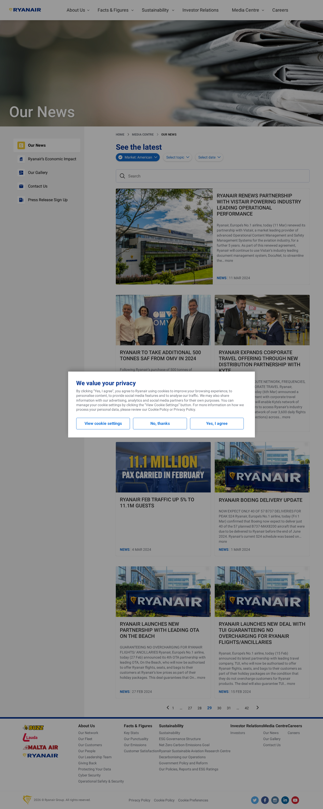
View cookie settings (103, 423)
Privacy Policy (184, 409)
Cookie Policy (158, 409)
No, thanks (160, 423)
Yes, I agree (217, 423)
